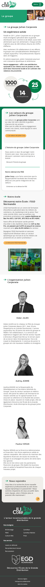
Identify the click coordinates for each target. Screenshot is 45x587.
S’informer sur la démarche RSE (16, 186)
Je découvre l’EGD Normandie (16, 242)
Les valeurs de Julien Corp (16, 135)
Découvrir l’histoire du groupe (16, 162)
